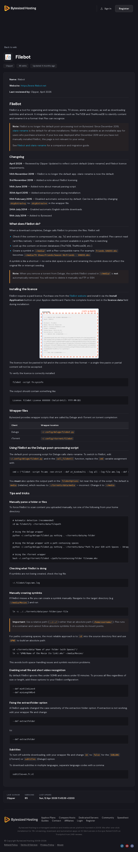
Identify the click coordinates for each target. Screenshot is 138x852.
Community (108, 817)
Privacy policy (47, 845)
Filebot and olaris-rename (32, 145)
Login (80, 820)
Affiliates (69, 820)
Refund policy (11, 845)
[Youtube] (127, 846)
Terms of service (29, 845)
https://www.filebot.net (33, 85)
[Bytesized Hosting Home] (20, 8)
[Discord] (132, 846)
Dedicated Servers (88, 817)
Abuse (60, 845)
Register (124, 8)
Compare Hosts (67, 817)
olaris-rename (20, 130)
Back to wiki (10, 47)
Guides (45, 820)
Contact (56, 820)
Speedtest (123, 817)
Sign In (107, 8)
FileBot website (78, 295)
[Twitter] (122, 846)
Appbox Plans (48, 817)
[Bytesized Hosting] (21, 819)
